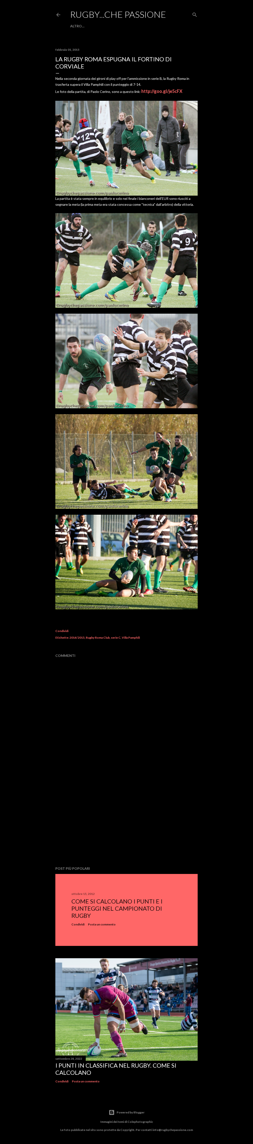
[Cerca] (195, 13)
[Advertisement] (126, 819)
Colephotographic (140, 1122)
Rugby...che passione (118, 14)
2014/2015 (76, 637)
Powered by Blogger (131, 1112)
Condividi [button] (61, 631)
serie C (116, 637)
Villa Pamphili (131, 637)
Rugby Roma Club (98, 637)
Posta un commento (102, 924)
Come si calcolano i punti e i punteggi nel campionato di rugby (117, 908)
